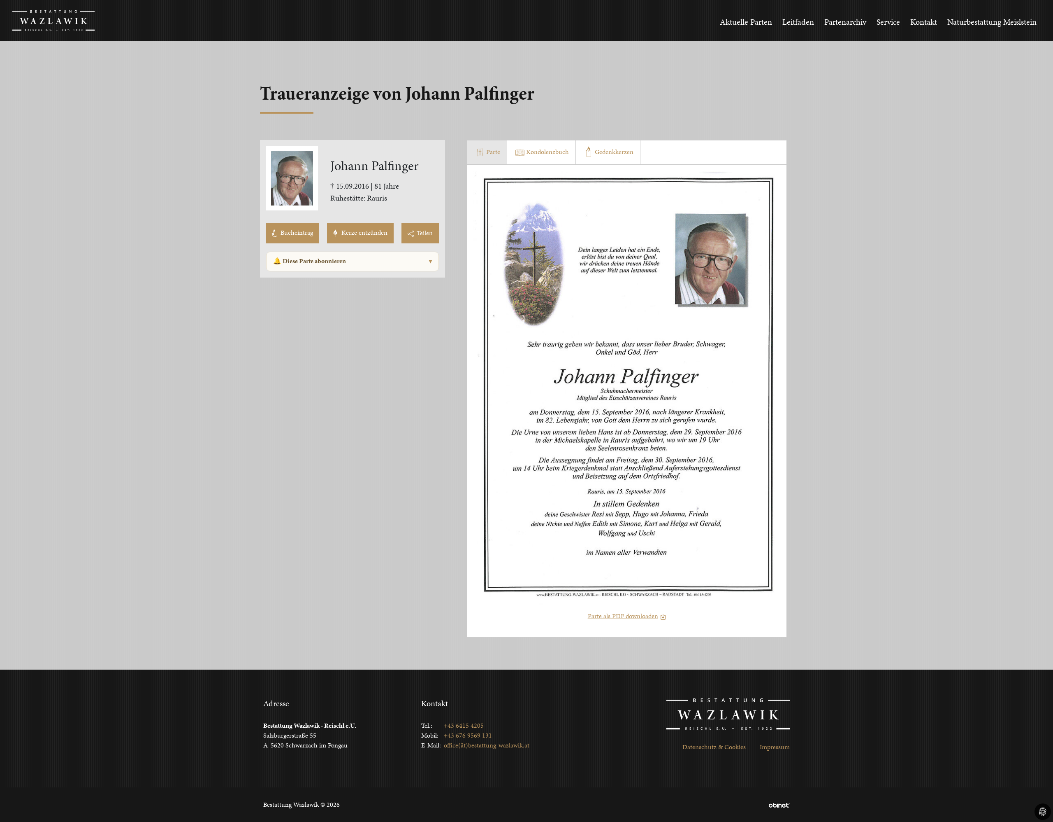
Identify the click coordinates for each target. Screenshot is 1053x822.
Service (888, 22)
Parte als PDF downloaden (623, 616)
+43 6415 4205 (464, 725)
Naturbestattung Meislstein (992, 22)
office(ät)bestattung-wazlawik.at (486, 745)
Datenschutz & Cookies (714, 747)
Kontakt (923, 22)
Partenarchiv (845, 22)
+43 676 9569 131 (468, 735)
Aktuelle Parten (746, 22)
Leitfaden (798, 22)
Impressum (775, 747)
